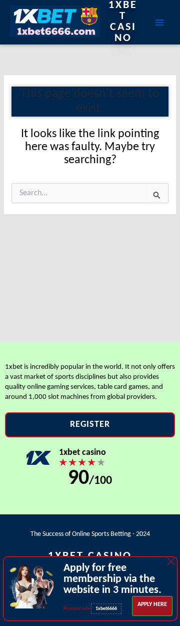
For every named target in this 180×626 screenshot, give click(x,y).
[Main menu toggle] (159, 22)
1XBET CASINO (123, 22)
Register (90, 424)
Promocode (77, 608)
